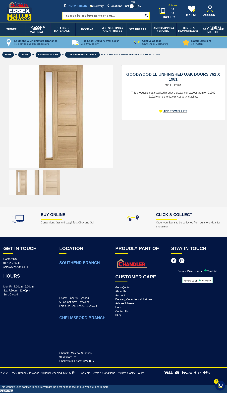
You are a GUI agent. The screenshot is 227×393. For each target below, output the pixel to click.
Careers (85, 373)
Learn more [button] (102, 387)
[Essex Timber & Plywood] (19, 1)
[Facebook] (173, 261)
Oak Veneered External (82, 54)
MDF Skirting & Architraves (112, 29)
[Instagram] (181, 261)
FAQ (118, 315)
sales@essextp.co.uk (15, 267)
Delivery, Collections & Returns (133, 299)
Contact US (10, 259)
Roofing (87, 29)
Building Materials (62, 29)
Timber (11, 29)
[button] (108, 118)
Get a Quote (122, 287)
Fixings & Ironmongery (188, 29)
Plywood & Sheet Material (37, 29)
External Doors (48, 54)
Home (8, 54)
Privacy (121, 373)
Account (120, 295)
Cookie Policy (135, 373)
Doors (25, 54)
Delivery (98, 6)
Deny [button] (10, 391)
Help (118, 307)
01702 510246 (77, 6)
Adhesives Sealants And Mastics (213, 29)
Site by (67, 373)
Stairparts (137, 29)
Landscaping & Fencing (163, 29)
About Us (120, 291)
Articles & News (124, 303)
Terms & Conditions (103, 373)
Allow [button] (3, 391)
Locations (116, 6)
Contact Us (121, 311)
